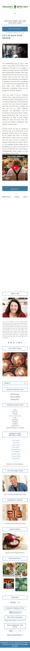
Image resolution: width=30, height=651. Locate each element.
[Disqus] (15, 222)
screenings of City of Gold (10, 153)
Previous (6, 197)
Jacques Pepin (15, 454)
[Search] (24, 383)
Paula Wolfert (16, 458)
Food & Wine (15, 397)
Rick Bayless (16, 440)
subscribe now (20, 620)
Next (26, 197)
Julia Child (16, 442)
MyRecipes (15, 399)
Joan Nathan (16, 451)
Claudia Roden (15, 456)
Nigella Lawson (16, 449)
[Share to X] (14, 189)
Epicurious (15, 394)
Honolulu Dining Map (15, 416)
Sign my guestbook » (15, 635)
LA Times (17, 108)
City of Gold (18, 63)
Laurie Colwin (16, 445)
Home (17, 197)
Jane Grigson (16, 447)
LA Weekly (21, 106)
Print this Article (15, 29)
